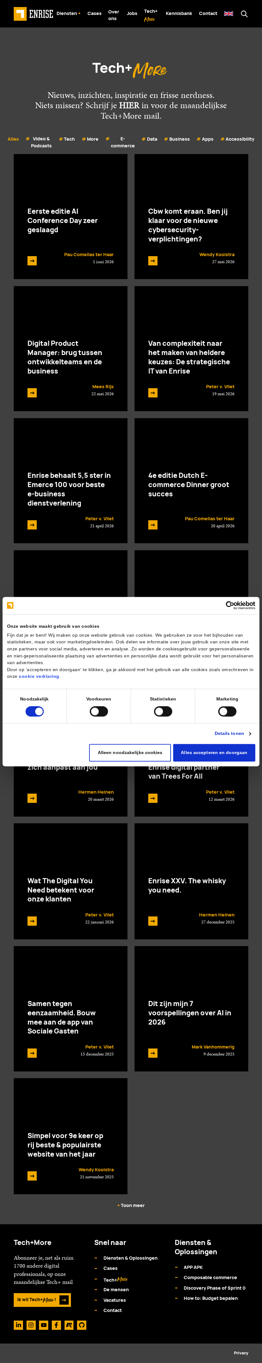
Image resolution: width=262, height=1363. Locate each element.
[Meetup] (69, 1325)
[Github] (81, 1325)
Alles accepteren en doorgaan (214, 752)
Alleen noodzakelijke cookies (130, 752)
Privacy (241, 1353)
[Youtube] (43, 1325)
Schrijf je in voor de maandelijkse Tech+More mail (156, 110)
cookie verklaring (39, 676)
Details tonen (229, 733)
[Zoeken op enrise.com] (244, 14)
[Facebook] (56, 1325)
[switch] (99, 712)
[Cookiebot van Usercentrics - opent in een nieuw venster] (227, 605)
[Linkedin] (18, 1325)
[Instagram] (31, 1325)
